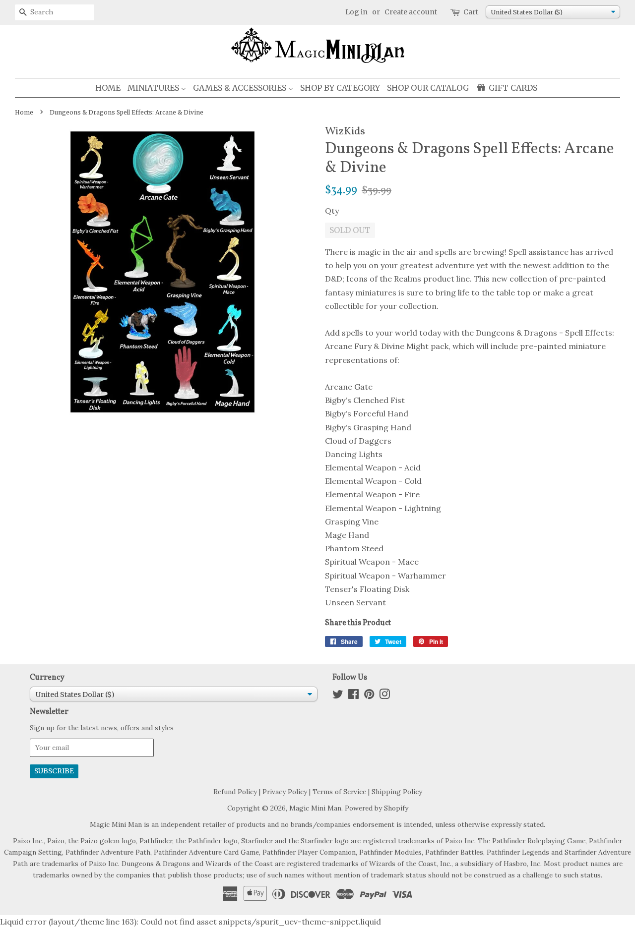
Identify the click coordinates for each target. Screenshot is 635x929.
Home (24, 112)
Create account (410, 11)
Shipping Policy (397, 791)
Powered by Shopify (376, 808)
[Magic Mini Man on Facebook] (353, 696)
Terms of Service (339, 791)
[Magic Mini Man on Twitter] (337, 696)
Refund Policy (235, 791)
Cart (470, 11)
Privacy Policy (284, 791)
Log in (356, 11)
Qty (332, 211)
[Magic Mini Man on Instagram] (384, 696)
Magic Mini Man (315, 808)
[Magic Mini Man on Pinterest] (369, 696)
